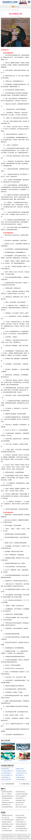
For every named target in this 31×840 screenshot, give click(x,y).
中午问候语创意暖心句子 (7, 770)
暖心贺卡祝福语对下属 (21, 830)
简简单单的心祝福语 (21, 770)
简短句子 (8, 9)
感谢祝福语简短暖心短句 (8, 796)
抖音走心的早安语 (20, 815)
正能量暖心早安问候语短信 (8, 815)
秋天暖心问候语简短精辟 (22, 794)
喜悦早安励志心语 (20, 802)
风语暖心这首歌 (20, 768)
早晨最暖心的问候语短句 (8, 802)
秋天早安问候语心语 (20, 822)
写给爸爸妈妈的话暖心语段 (8, 798)
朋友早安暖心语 (20, 775)
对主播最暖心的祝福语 (21, 817)
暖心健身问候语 (5, 768)
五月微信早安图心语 (6, 773)
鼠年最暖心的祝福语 (6, 822)
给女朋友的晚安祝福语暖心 (8, 807)
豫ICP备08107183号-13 (26, 838)
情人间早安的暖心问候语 (8, 819)
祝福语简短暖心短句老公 (8, 824)
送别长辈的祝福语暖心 (7, 791)
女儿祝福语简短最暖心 (7, 830)
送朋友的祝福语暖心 (20, 826)
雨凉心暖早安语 (19, 798)
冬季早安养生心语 (6, 804)
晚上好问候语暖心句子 (7, 775)
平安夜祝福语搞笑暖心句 (10, 783)
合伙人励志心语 (5, 817)
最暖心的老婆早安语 (6, 779)
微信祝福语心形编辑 (6, 826)
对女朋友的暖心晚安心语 (22, 828)
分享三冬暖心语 (5, 800)
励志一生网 (3, 9)
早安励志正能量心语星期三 (22, 824)
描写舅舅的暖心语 (6, 777)
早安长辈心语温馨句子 (21, 796)
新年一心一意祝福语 (6, 794)
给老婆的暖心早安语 (20, 800)
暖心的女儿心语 (19, 804)
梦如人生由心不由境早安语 (22, 807)
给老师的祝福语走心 (20, 791)
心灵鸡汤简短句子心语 (21, 773)
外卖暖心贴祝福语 (20, 777)
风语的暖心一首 (5, 828)
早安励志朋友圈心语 (21, 779)
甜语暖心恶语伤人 (20, 819)
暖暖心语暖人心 (26, 783)
